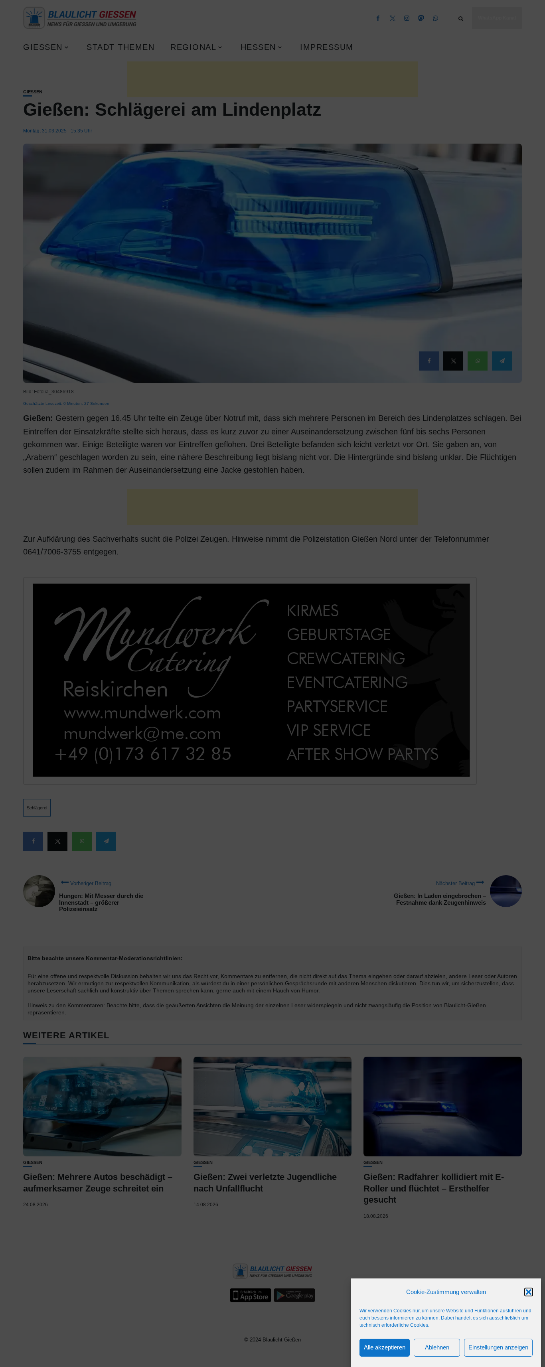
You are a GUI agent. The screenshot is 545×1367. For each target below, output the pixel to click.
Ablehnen (437, 1347)
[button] (529, 1292)
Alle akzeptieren (384, 1347)
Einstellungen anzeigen (498, 1347)
